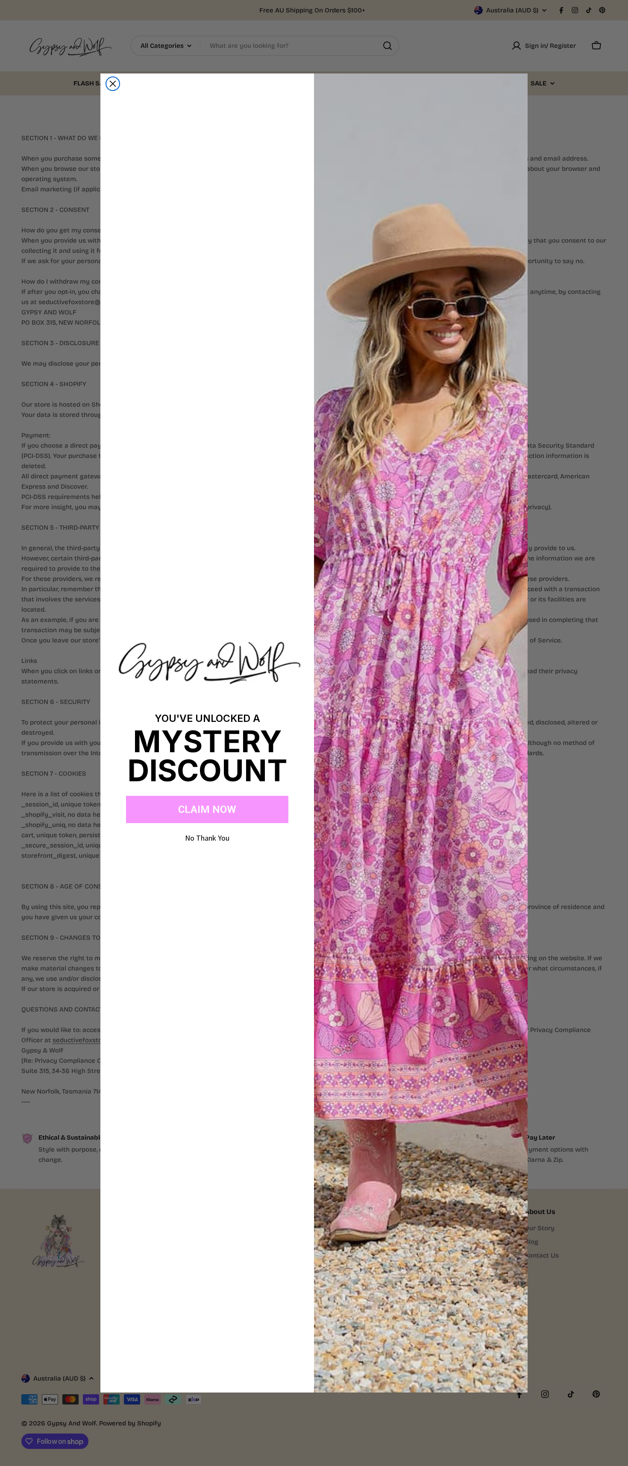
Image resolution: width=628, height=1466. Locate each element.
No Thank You (207, 838)
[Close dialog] (113, 84)
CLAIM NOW (207, 809)
